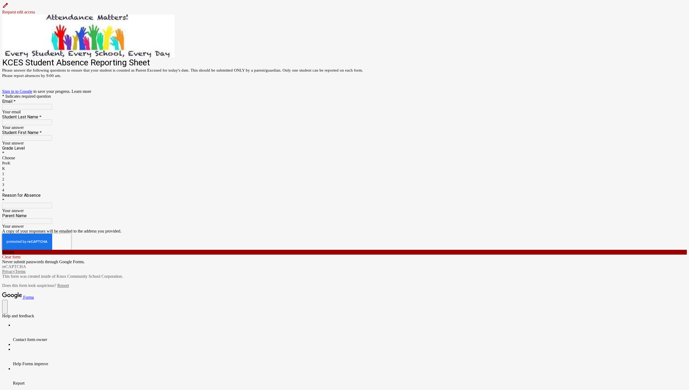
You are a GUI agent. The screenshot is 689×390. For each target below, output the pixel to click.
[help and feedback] (5, 307)
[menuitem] (350, 332)
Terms (20, 271)
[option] (344, 158)
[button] (344, 8)
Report (63, 285)
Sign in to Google (17, 91)
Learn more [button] (81, 91)
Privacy (8, 271)
